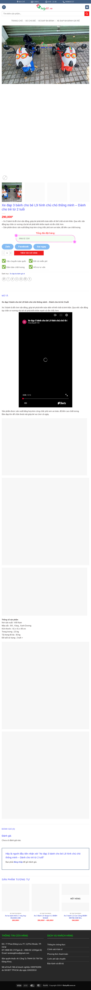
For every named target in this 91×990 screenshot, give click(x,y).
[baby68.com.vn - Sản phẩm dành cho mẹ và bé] (45, 7)
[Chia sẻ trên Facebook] (8, 279)
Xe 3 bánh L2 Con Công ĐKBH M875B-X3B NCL (75, 917)
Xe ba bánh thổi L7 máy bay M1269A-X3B (15, 917)
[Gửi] (86, 13)
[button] (4, 7)
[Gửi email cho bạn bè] (17, 279)
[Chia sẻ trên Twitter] (12, 279)
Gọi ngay (41, 246)
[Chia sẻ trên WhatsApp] (4, 279)
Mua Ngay (15, 886)
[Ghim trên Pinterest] (21, 279)
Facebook (23, 246)
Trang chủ (17, 21)
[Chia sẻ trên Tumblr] (30, 279)
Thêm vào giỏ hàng (29, 253)
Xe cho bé (30, 21)
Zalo (7, 246)
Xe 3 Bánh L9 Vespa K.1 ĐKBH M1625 (45, 917)
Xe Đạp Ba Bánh (46, 21)
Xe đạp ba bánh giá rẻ (68, 21)
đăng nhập (18, 862)
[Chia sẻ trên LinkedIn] (25, 279)
